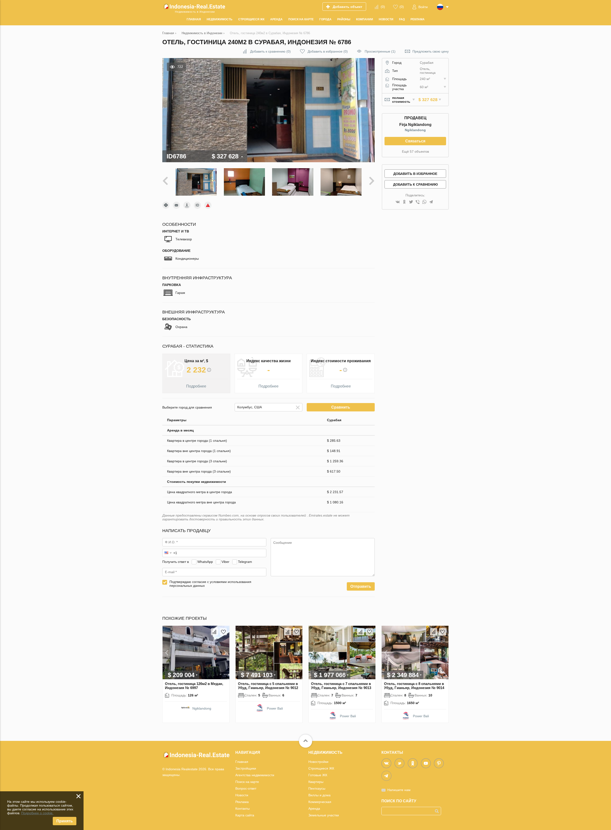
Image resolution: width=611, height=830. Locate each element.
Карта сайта (244, 815)
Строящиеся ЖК (321, 768)
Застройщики (245, 768)
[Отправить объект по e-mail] (176, 205)
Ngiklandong (415, 130)
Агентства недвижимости (254, 775)
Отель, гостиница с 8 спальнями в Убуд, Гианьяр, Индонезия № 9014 (414, 686)
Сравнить (340, 407)
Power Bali (275, 708)
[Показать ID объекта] (197, 205)
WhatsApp (205, 562)
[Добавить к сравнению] (214, 631)
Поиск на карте (247, 782)
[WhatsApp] (424, 202)
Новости (241, 795)
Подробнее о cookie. (37, 813)
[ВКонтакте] (397, 202)
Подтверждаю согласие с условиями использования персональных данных (210, 583)
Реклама (242, 802)
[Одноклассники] (404, 202)
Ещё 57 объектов (415, 151)
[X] (411, 202)
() (383, 7)
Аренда (314, 808)
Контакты (242, 808)
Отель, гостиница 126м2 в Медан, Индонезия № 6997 (194, 686)
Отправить (360, 586)
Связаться (415, 141)
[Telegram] (431, 202)
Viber (225, 562)
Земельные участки (323, 815)
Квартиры (315, 782)
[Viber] (417, 202)
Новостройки (318, 762)
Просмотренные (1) (380, 51)
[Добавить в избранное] (223, 631)
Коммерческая (319, 802)
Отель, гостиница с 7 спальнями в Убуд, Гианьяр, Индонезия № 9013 (341, 686)
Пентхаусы (316, 788)
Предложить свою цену (430, 51)
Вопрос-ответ (245, 788)
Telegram (245, 562)
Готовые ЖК (317, 775)
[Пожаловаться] (207, 205)
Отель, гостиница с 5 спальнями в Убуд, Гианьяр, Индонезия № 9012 (268, 686)
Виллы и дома (319, 795)
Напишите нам (399, 790)
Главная (241, 762)
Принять (64, 821)
